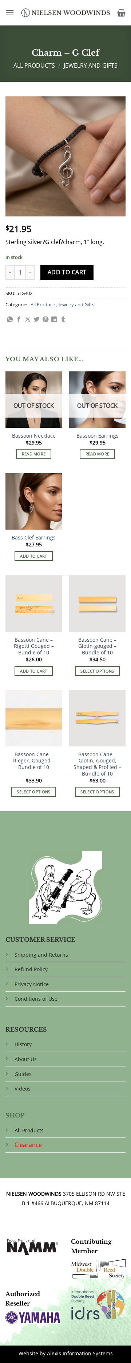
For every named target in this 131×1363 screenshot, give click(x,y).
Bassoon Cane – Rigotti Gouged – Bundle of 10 (34, 646)
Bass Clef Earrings (34, 537)
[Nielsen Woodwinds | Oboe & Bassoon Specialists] (66, 13)
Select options (97, 671)
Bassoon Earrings (97, 436)
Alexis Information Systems (80, 1353)
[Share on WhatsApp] (10, 319)
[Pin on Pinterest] (45, 319)
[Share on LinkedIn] (54, 319)
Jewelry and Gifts (91, 65)
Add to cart (67, 272)
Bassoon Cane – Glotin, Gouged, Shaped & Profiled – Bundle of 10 (97, 764)
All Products (34, 65)
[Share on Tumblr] (63, 319)
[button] (9, 12)
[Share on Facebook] (19, 319)
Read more (34, 454)
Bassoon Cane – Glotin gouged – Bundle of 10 (97, 646)
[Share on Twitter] (36, 319)
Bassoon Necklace (34, 436)
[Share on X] (28, 319)
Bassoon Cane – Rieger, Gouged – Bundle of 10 (34, 760)
